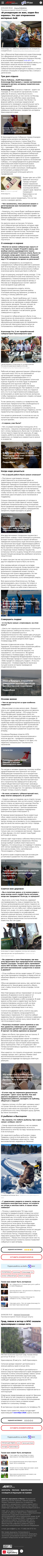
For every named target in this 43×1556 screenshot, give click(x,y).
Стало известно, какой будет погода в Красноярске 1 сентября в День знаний (22, 1456)
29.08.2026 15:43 (6, 1315)
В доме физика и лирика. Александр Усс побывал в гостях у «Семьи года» (22, 1297)
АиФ (33, 1357)
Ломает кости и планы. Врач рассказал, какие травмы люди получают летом (24, 1468)
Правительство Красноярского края (26, 51)
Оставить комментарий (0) (21, 1257)
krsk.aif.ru (28, 60)
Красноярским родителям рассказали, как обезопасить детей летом (23, 1474)
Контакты (6, 1490)
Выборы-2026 (26, 1490)
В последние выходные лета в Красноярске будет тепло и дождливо (23, 1462)
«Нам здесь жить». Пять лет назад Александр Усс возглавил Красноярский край (25, 1304)
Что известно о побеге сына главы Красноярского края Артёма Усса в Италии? (18, 1077)
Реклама (15, 1490)
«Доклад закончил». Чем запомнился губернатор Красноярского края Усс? (25, 1291)
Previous (3, 348)
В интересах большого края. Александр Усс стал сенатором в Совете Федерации (21, 455)
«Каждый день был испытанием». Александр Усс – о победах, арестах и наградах (21, 603)
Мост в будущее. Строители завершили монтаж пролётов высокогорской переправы (19, 683)
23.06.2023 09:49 (7, 8)
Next (39, 348)
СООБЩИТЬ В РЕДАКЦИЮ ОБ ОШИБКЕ (17, 1493)
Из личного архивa (11, 191)
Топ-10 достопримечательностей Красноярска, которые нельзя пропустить (21, 873)
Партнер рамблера (19, 1546)
